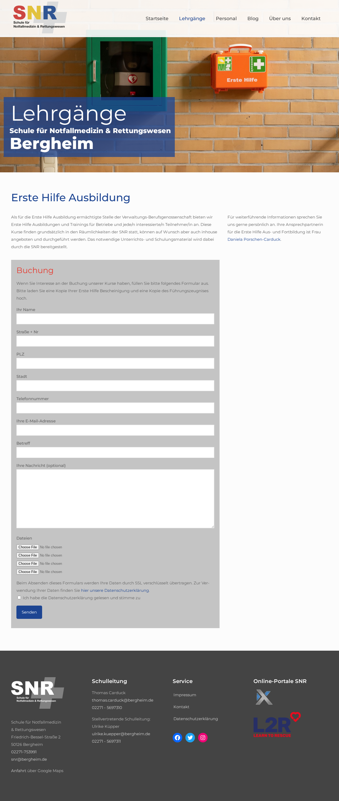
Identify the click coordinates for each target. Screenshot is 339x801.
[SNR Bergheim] (40, 31)
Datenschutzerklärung (195, 718)
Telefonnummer (32, 398)
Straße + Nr (27, 331)
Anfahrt (18, 770)
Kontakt (181, 706)
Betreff (23, 443)
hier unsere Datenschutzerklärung (115, 590)
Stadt (21, 376)
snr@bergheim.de (29, 759)
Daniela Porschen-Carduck (254, 239)
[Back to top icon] (313, 790)
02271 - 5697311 (106, 741)
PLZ (20, 354)
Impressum (184, 694)
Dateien (24, 538)
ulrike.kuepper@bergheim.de (121, 733)
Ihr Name (25, 309)
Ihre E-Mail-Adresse (36, 420)
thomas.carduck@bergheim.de (122, 700)
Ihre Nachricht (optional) (41, 465)
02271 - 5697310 (107, 707)
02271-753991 (24, 751)
